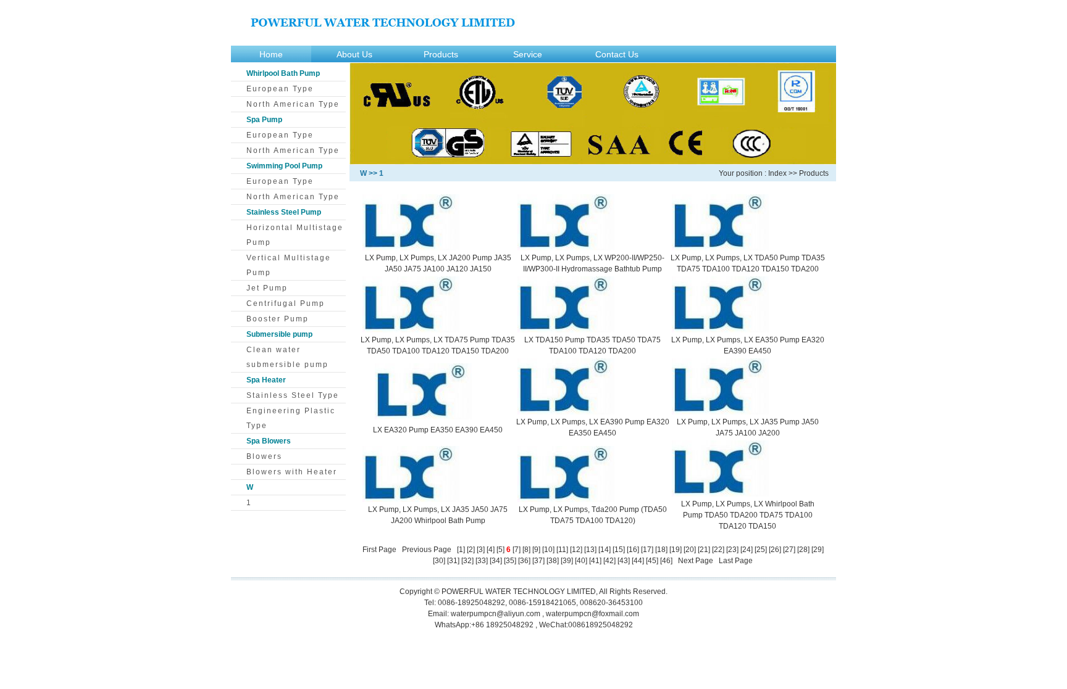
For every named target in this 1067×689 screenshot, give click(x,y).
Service (527, 54)
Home (271, 54)
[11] (562, 549)
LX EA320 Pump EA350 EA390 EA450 (438, 430)
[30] (439, 560)
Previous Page (426, 549)
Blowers (264, 456)
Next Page (695, 560)
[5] (500, 549)
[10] (548, 549)
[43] (623, 560)
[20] (690, 549)
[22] (718, 549)
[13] (590, 549)
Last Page (736, 560)
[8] (526, 549)
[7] (517, 549)
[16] (633, 549)
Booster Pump (277, 319)
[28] (803, 549)
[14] (604, 549)
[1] (461, 549)
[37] (538, 560)
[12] (576, 549)
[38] (552, 560)
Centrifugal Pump (285, 303)
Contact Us (616, 54)
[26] (775, 549)
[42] (609, 560)
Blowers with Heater (291, 472)
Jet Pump (267, 288)
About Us (354, 54)
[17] (647, 549)
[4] (491, 549)
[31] (453, 560)
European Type (280, 89)
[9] (536, 549)
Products (441, 54)
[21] (704, 549)
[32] (467, 560)
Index (777, 173)
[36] (524, 560)
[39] (567, 560)
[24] (746, 549)
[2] (471, 549)
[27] (789, 549)
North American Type (293, 104)
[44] (638, 560)
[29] (817, 549)
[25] (761, 549)
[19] (675, 549)
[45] (652, 560)
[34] (496, 560)
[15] (619, 549)
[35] (510, 560)
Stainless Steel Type (292, 395)
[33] (481, 560)
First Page (379, 549)
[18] (661, 549)
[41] (595, 560)
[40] (581, 560)
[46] (666, 560)
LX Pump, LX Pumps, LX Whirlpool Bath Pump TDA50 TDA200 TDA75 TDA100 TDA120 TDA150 (747, 515)
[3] (481, 549)
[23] (732, 549)
